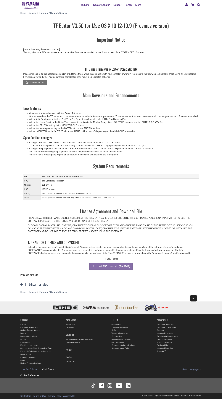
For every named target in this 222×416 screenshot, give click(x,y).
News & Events (71, 319)
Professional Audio (28, 357)
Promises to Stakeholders (167, 336)
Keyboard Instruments (29, 327)
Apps (22, 360)
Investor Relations (164, 342)
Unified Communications (30, 363)
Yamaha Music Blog (165, 348)
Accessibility (69, 395)
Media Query (71, 324)
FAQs (113, 330)
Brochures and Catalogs (121, 339)
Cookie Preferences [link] (29, 375)
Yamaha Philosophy (165, 333)
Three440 (161, 351)
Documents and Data (120, 348)
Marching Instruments (29, 345)
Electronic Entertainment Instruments (35, 351)
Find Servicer (116, 336)
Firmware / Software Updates (123, 345)
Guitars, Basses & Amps (30, 330)
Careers (160, 330)
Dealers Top (71, 361)
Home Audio (25, 354)
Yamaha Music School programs (79, 339)
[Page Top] (193, 298)
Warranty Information (120, 333)
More (138, 4)
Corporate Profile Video (166, 327)
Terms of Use (39, 395)
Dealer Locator (101, 4)
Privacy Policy (54, 395)
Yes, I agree (112, 258)
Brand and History (164, 339)
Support (117, 4)
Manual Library (117, 342)
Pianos (23, 324)
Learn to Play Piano (74, 342)
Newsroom (70, 327)
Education (70, 334)
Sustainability (162, 345)
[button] (50, 284)
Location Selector (29, 369)
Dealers (69, 356)
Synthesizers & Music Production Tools (36, 348)
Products (84, 4)
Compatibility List (36, 83)
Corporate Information (166, 324)
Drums (23, 333)
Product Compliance (119, 327)
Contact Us (116, 324)
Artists (69, 349)
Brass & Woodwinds (28, 336)
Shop (129, 4)
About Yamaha (162, 319)
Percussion (25, 342)
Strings (23, 339)
